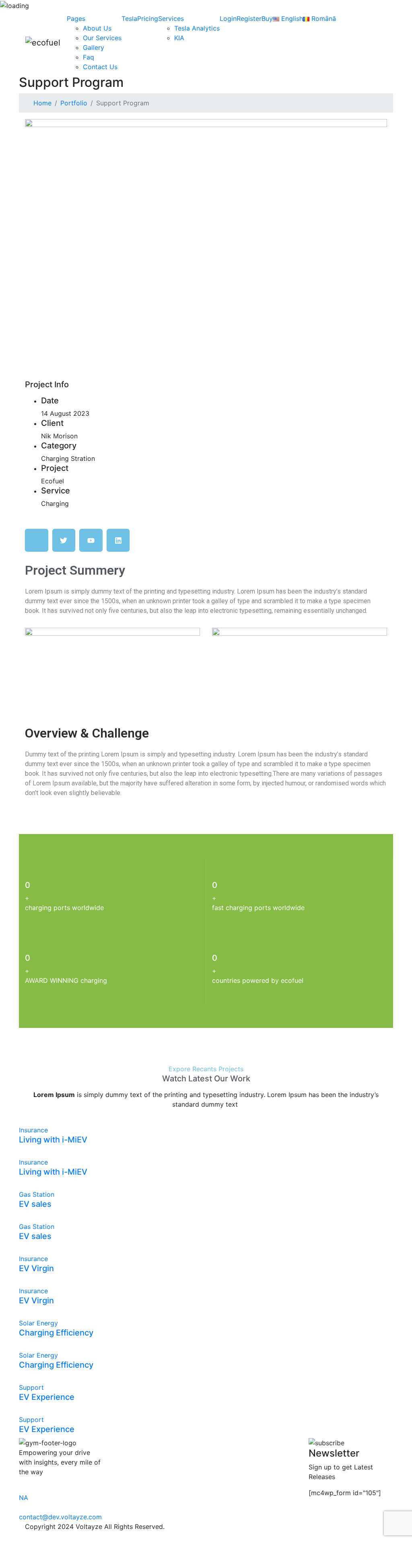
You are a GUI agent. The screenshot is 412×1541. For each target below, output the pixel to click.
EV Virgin (36, 1268)
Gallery (93, 47)
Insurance (33, 1130)
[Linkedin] (118, 540)
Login (228, 18)
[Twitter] (64, 540)
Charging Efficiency (56, 1333)
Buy (267, 18)
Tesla (129, 18)
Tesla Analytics (197, 28)
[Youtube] (91, 540)
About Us (97, 28)
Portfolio (73, 103)
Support (31, 1387)
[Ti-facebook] (36, 540)
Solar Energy (38, 1323)
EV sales (35, 1204)
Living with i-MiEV (53, 1139)
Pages (76, 18)
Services (171, 18)
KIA (179, 38)
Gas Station (36, 1194)
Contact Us (100, 67)
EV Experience (46, 1397)
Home (42, 103)
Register (249, 18)
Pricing (147, 18)
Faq (88, 57)
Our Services (102, 38)
